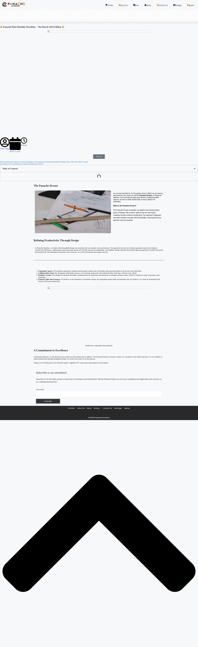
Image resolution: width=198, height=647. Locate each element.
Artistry (97, 408)
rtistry (147, 5)
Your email (40, 389)
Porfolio (71, 408)
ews (136, 5)
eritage (177, 5)
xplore (190, 5)
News (89, 408)
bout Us (123, 5)
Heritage (118, 408)
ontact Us (162, 5)
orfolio (109, 5)
